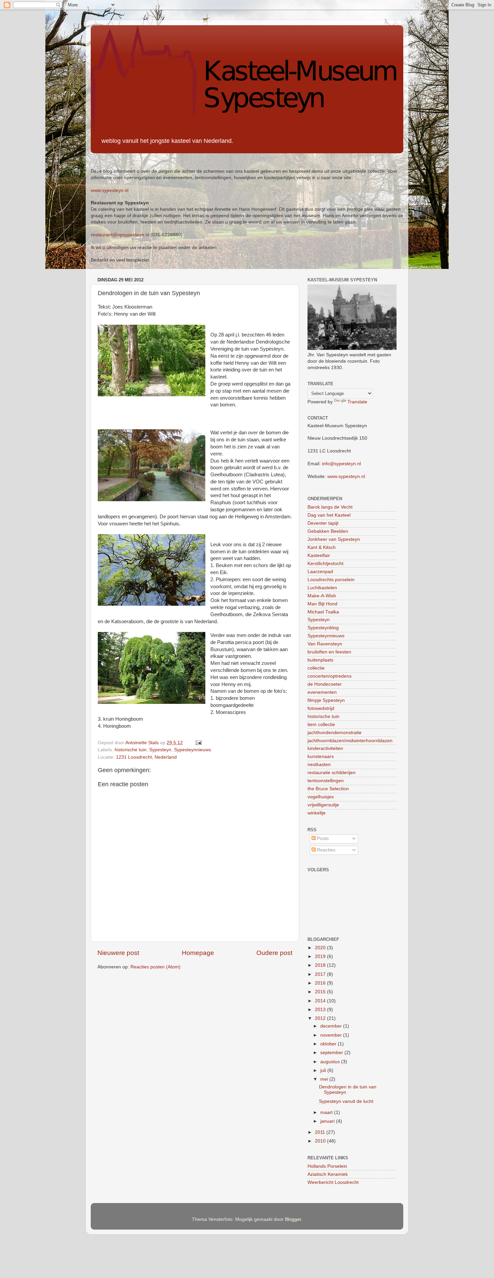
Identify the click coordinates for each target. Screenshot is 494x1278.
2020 (321, 947)
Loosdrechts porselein (331, 579)
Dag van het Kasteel (329, 515)
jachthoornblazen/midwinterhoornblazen (350, 740)
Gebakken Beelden (327, 531)
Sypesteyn (160, 749)
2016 (321, 983)
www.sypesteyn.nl (109, 190)
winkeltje (316, 812)
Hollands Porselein (327, 1166)
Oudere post (274, 952)
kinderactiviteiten (325, 748)
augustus (330, 1061)
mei (324, 1079)
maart (327, 1112)
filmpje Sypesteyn (326, 700)
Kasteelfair (318, 555)
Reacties (325, 849)
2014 (321, 1000)
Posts (322, 838)
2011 (320, 1132)
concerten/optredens (329, 676)
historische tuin (131, 749)
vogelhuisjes (320, 796)
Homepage (198, 952)
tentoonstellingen (325, 780)
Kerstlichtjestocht (325, 563)
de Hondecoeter (324, 684)
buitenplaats (320, 660)
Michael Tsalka (323, 611)
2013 (321, 1009)
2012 (321, 1018)
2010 (321, 1141)
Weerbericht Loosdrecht (333, 1182)
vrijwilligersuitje (323, 804)
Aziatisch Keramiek (327, 1174)
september (332, 1052)
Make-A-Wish (321, 595)
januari (328, 1121)
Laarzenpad (320, 571)
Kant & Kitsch (321, 547)
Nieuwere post (118, 952)
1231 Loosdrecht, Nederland (146, 757)
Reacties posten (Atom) (155, 966)
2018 (321, 965)
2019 (321, 956)
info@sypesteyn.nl (341, 463)
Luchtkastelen (322, 587)
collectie (316, 668)
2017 (321, 974)
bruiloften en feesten (329, 651)
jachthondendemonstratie (334, 732)
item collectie (321, 724)
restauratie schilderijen (331, 772)
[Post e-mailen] (198, 742)
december (331, 1026)
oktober (329, 1043)
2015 (321, 991)
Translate (357, 401)
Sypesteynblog (323, 627)
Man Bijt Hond (322, 603)
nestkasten (319, 764)
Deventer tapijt (322, 523)
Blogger (293, 1219)
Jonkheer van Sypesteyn (333, 539)
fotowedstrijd (320, 708)
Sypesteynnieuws (192, 749)
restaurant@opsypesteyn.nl (120, 234)
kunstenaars (320, 756)
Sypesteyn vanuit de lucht (346, 1101)
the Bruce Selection (328, 788)
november (331, 1035)
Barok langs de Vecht (330, 507)
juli (323, 1070)
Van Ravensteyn (324, 643)
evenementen (322, 692)
